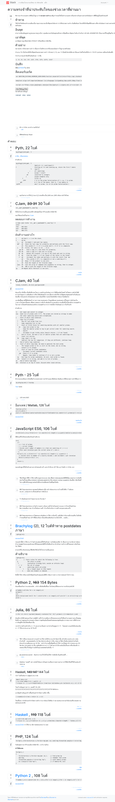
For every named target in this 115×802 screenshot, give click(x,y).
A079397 (21, 68)
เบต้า (22, 129)
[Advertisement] (95, 34)
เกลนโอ (80, 631)
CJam (31, 215)
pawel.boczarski (25, 649)
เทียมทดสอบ (24, 156)
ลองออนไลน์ (19, 289)
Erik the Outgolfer (25, 197)
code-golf (18, 95)
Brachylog (24, 526)
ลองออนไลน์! (19, 538)
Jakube (23, 399)
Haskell (21, 714)
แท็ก (45, 2)
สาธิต (17, 156)
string (23, 95)
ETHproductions (25, 484)
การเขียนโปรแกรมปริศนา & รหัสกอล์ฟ (30, 2)
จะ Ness (79, 706)
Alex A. (23, 136)
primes (28, 95)
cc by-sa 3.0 (90, 797)
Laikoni (80, 728)
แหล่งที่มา (79, 190)
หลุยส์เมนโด (79, 420)
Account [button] (104, 2)
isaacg (80, 188)
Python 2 (23, 775)
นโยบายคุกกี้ (44, 797)
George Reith (78, 470)
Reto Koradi (79, 366)
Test (17, 387)
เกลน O (23, 657)
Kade (80, 601)
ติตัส (81, 767)
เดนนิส (80, 272)
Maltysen (79, 390)
